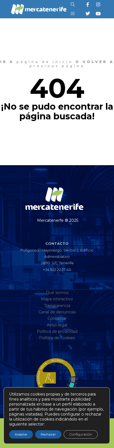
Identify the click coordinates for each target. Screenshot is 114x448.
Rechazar (48, 434)
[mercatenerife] (38, 9)
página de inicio (44, 62)
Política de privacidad (57, 331)
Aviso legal (57, 325)
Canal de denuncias (57, 311)
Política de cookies (57, 337)
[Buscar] (73, 4)
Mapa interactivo (57, 298)
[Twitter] (87, 13)
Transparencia (57, 305)
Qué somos (57, 292)
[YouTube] (98, 13)
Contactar (57, 318)
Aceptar (21, 434)
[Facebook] (87, 4)
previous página (57, 66)
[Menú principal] (73, 13)
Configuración (80, 434)
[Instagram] (98, 4)
